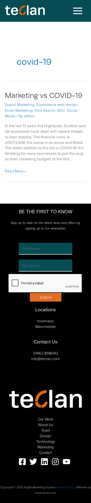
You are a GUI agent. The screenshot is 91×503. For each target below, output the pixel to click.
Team (45, 430)
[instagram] (56, 462)
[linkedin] (46, 462)
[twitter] (34, 462)
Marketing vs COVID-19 (43, 95)
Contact (45, 452)
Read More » (15, 171)
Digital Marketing (19, 104)
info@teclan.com (45, 358)
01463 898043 (45, 353)
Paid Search (44, 110)
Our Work (45, 419)
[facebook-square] (23, 462)
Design (45, 435)
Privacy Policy (66, 487)
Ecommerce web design (56, 104)
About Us (45, 424)
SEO (61, 110)
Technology (45, 441)
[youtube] (68, 462)
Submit (46, 297)
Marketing (46, 447)
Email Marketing (19, 110)
